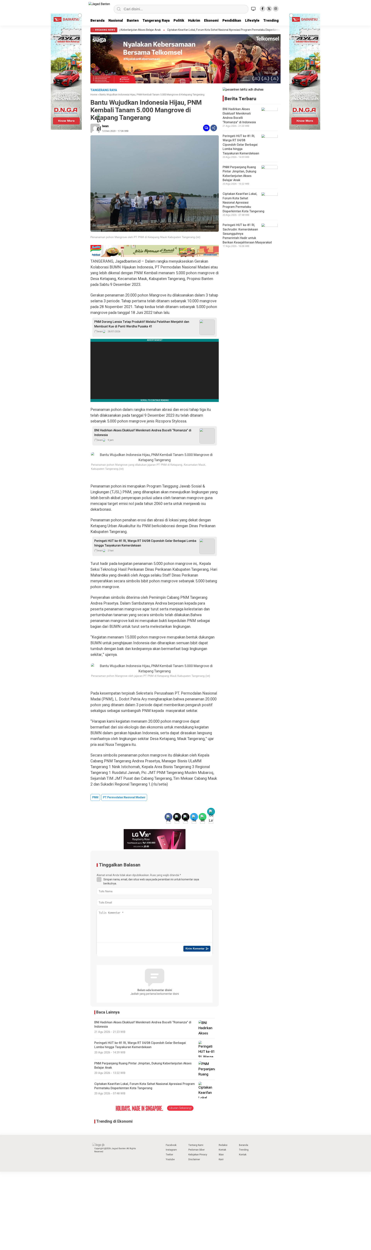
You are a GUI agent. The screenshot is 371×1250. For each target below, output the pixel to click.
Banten (133, 20)
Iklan (221, 1154)
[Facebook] (262, 9)
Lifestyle (252, 20)
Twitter (169, 1154)
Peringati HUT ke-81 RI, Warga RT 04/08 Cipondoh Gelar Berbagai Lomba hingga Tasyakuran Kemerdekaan (145, 543)
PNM (95, 797)
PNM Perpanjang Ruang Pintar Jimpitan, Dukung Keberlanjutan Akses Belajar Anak (239, 173)
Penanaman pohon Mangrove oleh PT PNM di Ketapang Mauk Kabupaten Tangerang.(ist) (145, 237)
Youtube (170, 1159)
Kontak (222, 1149)
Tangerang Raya (156, 20)
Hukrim (194, 20)
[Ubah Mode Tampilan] (254, 9)
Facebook (171, 1145)
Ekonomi (211, 20)
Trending (271, 20)
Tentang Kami (195, 1145)
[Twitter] (269, 9)
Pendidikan (231, 20)
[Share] (213, 128)
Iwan (105, 126)
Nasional (115, 20)
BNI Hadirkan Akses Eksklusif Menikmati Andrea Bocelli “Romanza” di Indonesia (142, 432)
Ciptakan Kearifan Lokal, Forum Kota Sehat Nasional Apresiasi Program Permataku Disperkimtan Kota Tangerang (170, 30)
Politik (179, 20)
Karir (221, 1159)
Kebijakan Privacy (197, 1154)
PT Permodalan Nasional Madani (124, 797)
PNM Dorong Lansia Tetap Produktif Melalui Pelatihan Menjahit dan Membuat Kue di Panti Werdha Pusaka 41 (141, 324)
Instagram (171, 1149)
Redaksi (223, 1145)
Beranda (97, 20)
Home (93, 94)
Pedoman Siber (196, 1149)
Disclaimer (194, 1159)
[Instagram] (276, 9)
